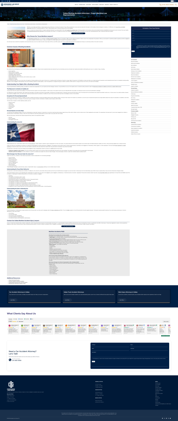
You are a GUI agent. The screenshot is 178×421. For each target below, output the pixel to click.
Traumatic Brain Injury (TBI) (136, 107)
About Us (76, 4)
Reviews (111, 4)
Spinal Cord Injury (134, 105)
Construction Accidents (135, 126)
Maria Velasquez (118, 325)
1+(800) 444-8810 (11, 398)
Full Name (94, 344)
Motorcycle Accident (159, 393)
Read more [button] (11, 333)
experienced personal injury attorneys (36, 31)
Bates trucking (162, 325)
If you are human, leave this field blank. (138, 53)
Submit (133, 51)
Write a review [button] (166, 321)
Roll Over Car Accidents (135, 76)
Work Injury (101, 4)
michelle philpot (83, 325)
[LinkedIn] (7, 1)
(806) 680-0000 (99, 387)
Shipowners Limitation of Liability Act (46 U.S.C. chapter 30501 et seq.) (107, 86)
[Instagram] (6, 1)
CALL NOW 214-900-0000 (78, 33)
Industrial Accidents (135, 130)
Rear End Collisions (135, 74)
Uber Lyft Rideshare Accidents (137, 82)
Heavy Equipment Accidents (136, 128)
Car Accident (88, 4)
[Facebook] (2, 1)
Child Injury (133, 93)
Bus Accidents (134, 65)
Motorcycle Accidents (135, 63)
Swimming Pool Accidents (136, 120)
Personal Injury (82, 4)
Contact (156, 400)
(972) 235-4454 (11, 401)
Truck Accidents (95, 4)
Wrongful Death (134, 109)
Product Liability (134, 103)
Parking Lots (133, 116)
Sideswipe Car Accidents (136, 78)
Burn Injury (133, 97)
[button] (15, 319)
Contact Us (115, 4)
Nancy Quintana (141, 325)
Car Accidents (134, 59)
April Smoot (14, 325)
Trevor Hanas (25, 325)
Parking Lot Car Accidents (136, 71)
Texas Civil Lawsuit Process (14, 280)
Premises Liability (134, 111)
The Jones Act (32, 143)
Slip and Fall (133, 118)
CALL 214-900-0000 (68, 43)
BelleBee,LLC (130, 325)
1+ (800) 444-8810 (100, 395)
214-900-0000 (16, 360)
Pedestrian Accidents (135, 72)
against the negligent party (72, 30)
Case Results (157, 397)
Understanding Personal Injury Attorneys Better (18, 282)
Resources (107, 4)
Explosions (157, 391)
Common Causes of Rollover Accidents (16, 281)
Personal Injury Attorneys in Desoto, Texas (17, 283)
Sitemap (156, 405)
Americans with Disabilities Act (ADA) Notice (163, 403)
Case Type (133, 348)
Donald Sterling (37, 325)
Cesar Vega (71, 325)
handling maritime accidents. (52, 38)
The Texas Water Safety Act (103, 172)
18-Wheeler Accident (159, 390)
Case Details (94, 352)
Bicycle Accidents (134, 61)
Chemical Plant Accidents (136, 124)
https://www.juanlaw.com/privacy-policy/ (142, 47)
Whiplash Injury (134, 84)
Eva (151, 325)
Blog (156, 394)
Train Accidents (134, 80)
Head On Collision (134, 86)
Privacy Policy (157, 402)
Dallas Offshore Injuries (135, 133)
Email (93, 348)
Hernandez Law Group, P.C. (34, 38)
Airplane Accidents (134, 90)
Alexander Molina (60, 325)
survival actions (40, 166)
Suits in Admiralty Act (55, 210)
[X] (4, 1)
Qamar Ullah (94, 325)
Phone (132, 344)
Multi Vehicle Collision (135, 69)
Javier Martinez (106, 325)
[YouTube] (9, 1)
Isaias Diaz (48, 325)
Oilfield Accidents (134, 132)
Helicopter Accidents (135, 99)
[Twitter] (164, 418)
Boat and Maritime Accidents (136, 92)
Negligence (133, 101)
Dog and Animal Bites (135, 95)
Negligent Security (134, 114)
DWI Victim (133, 67)
